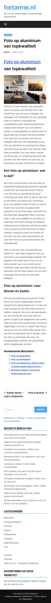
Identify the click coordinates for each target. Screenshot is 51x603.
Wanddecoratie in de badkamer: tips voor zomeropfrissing (24, 458)
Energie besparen (12, 522)
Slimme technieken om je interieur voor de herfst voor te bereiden (25, 502)
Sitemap (8, 559)
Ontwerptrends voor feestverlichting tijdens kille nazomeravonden (25, 436)
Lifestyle (8, 538)
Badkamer (9, 517)
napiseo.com (17, 584)
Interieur (8, 35)
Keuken (7, 530)
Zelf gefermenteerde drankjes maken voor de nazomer (25, 480)
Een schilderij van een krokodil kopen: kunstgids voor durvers (22, 473)
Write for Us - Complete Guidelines (21, 563)
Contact (8, 555)
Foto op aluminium (22, 61)
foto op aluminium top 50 (21, 298)
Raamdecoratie (11, 542)
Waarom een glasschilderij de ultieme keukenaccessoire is (22, 443)
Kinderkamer (10, 534)
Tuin (6, 547)
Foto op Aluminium (20, 356)
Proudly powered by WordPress (19, 596)
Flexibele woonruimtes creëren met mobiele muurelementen (21, 451)
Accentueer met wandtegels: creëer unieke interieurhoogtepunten (25, 487)
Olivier (7, 52)
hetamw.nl (20, 7)
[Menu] (5, 24)
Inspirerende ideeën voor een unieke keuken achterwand (22, 495)
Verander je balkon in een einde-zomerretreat (20, 465)
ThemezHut (27, 599)
